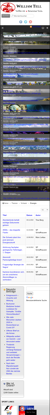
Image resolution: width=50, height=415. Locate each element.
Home (6, 203)
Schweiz (24, 203)
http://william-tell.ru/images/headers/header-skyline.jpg (25, 184)
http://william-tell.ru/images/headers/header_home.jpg (25, 53)
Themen (15, 203)
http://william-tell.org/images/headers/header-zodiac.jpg (25, 124)
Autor (38, 215)
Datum (29, 215)
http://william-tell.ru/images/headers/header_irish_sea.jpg (26, 117)
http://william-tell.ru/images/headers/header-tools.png (24, 67)
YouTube (30, 21)
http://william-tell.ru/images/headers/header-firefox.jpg (25, 170)
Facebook (20, 21)
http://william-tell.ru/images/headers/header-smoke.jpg (25, 146)
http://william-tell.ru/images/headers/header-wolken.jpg (25, 139)
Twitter (25, 21)
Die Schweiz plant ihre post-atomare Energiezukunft (12, 239)
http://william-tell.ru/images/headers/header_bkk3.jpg (24, 84)
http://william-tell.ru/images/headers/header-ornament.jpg (26, 198)
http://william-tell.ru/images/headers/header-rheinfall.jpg (25, 177)
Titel (5, 215)
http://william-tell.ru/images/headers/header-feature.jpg (25, 191)
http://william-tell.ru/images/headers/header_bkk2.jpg (24, 60)
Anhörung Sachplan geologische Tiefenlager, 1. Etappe (12, 249)
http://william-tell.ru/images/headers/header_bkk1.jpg (24, 110)
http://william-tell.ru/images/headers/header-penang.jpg (25, 132)
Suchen (6, 15)
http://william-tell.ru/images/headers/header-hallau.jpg (25, 153)
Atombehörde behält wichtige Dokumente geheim (11, 222)
